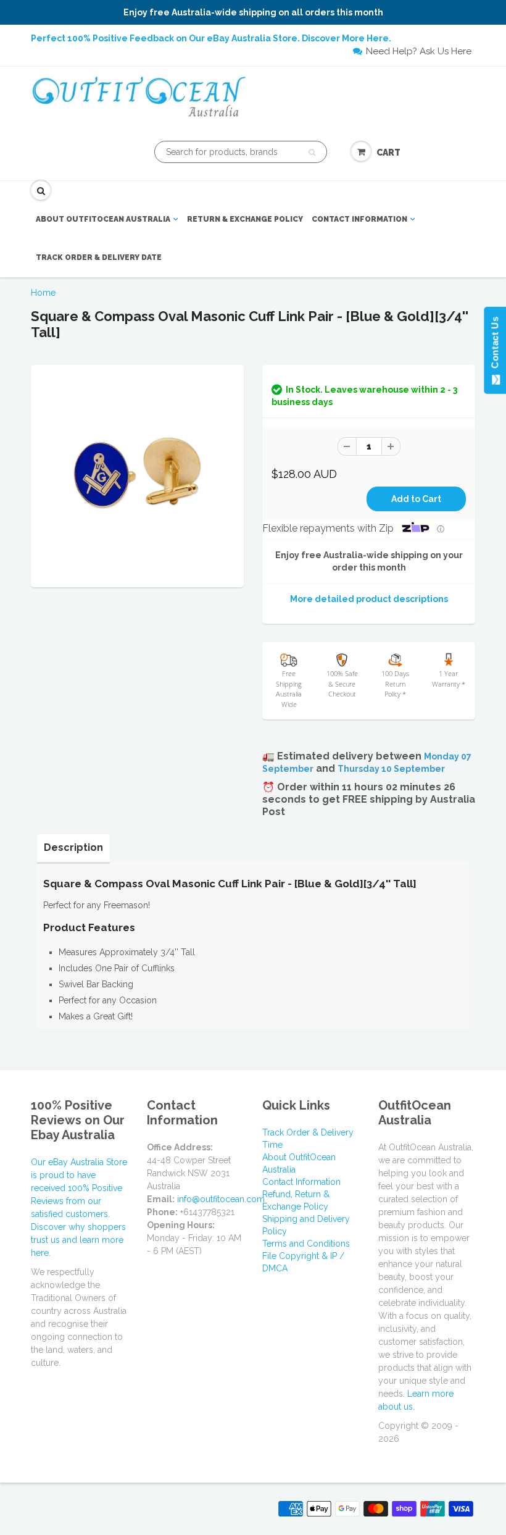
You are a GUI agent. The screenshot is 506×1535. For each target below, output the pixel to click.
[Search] (312, 152)
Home (43, 293)
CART (388, 152)
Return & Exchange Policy (245, 219)
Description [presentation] (73, 847)
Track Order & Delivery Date (99, 257)
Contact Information (359, 219)
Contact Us (494, 345)
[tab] (73, 848)
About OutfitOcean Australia (103, 219)
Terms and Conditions (306, 1243)
